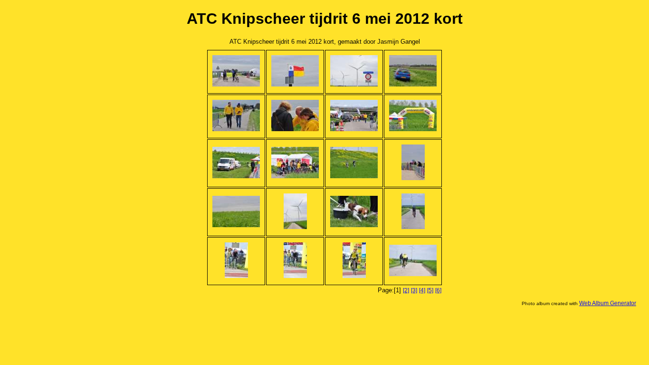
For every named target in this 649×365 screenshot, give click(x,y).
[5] (430, 290)
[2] (406, 290)
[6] (438, 290)
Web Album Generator (607, 303)
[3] (414, 290)
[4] (422, 290)
